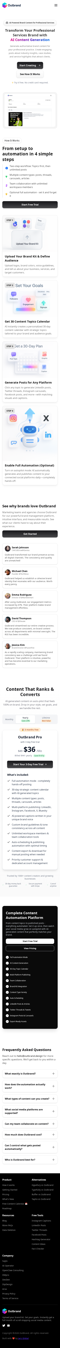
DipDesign (7, 1284)
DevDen (6, 1279)
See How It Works (30, 74)
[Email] (8, 1325)
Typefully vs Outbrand (42, 1189)
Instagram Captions (41, 1220)
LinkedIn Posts (39, 1225)
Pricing (5, 1194)
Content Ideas (38, 1244)
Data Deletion (9, 1230)
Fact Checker (38, 1248)
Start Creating (28, 65)
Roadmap (7, 1208)
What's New (8, 1199)
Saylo (4, 1261)
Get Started (30, 533)
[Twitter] (3, 1325)
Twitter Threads (39, 1230)
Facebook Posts (39, 1234)
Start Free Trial (30, 204)
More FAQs (7, 1225)
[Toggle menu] (56, 5)
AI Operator (8, 1265)
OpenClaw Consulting (13, 1270)
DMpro (5, 1275)
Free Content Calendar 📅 (14, 1203)
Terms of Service (10, 1298)
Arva (4, 1289)
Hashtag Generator (41, 1239)
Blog (4, 1220)
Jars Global (23, 1338)
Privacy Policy (8, 1293)
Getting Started (9, 1189)
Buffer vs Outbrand (41, 1194)
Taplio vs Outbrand (41, 1199)
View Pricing (30, 948)
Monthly (9, 719)
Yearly (26, 719)
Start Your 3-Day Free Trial (28, 764)
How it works (8, 1185)
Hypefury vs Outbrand (42, 1185)
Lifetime (46, 719)
